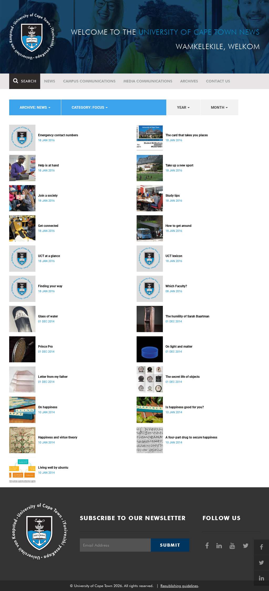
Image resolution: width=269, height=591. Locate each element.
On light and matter (178, 346)
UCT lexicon (173, 256)
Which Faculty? (176, 286)
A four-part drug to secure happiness (191, 437)
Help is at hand (48, 165)
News (49, 81)
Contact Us (218, 81)
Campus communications (89, 81)
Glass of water (48, 316)
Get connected (48, 226)
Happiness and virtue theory (57, 437)
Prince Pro (45, 346)
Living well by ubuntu (53, 467)
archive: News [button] (34, 107)
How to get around (178, 226)
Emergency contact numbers (58, 135)
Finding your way (50, 286)
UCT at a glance (49, 256)
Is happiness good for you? (184, 407)
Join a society (48, 195)
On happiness (47, 407)
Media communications (147, 81)
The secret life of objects (182, 377)
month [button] (218, 107)
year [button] (182, 107)
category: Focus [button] (88, 107)
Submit (170, 545)
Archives (189, 81)
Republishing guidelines (179, 586)
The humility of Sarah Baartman (187, 316)
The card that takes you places (186, 135)
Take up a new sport (179, 165)
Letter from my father (53, 377)
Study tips (172, 195)
